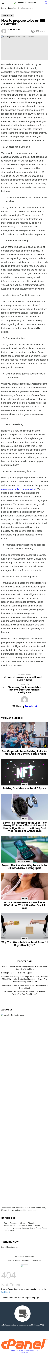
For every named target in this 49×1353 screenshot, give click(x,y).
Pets (37, 1228)
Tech (6, 1231)
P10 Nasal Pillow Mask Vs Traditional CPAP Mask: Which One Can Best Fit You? (24, 905)
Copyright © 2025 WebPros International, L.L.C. (24, 1350)
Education (32, 1223)
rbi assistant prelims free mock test (18, 489)
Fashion (20, 1226)
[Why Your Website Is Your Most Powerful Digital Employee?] (24, 926)
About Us (25, 1261)
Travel (12, 1231)
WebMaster (6, 1292)
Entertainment (24, 861)
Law (31, 1228)
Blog (24, 747)
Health (37, 1226)
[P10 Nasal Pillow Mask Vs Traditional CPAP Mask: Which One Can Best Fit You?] (24, 886)
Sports (44, 1228)
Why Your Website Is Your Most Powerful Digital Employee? (24, 944)
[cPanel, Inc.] (24, 1348)
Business (13, 1223)
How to (25, 1228)
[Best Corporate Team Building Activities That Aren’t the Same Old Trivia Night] (24, 735)
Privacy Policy (13, 1261)
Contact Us (36, 1261)
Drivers (22, 1223)
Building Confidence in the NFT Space (24, 788)
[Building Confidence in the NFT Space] (24, 772)
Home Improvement (12, 1228)
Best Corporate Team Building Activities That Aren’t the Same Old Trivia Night (24, 752)
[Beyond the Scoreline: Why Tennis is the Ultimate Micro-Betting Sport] (24, 849)
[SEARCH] (46, 2)
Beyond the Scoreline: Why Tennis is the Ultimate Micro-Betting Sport (24, 867)
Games (29, 1226)
